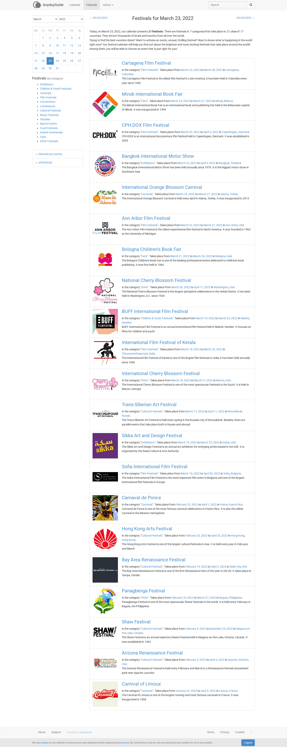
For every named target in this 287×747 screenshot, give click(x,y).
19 (71, 53)
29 (43, 68)
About (41, 732)
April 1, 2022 (209, 504)
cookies (44, 742)
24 (57, 60)
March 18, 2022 (190, 349)
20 (79, 53)
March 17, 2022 (194, 411)
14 (35, 53)
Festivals (91, 4)
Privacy (224, 732)
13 (79, 45)
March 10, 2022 (190, 473)
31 (57, 68)
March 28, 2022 (212, 69)
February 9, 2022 (195, 628)
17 (57, 53)
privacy (125, 742)
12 (71, 45)
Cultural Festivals (50, 110)
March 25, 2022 (227, 318)
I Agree (248, 742)
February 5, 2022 (195, 659)
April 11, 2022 (216, 411)
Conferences (47, 106)
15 (43, 53)
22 (43, 60)
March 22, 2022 (190, 225)
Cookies (240, 732)
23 (50, 60)
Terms (210, 732)
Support (56, 732)
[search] (251, 5)
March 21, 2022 (179, 256)
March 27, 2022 (202, 101)
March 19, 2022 (205, 318)
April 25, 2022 (219, 535)
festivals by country (50, 154)
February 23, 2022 (187, 504)
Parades (45, 119)
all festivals (45, 162)
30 (50, 68)
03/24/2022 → (246, 17)
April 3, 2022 (210, 132)
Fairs (43, 136)
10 (57, 45)
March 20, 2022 (180, 287)
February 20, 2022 (196, 535)
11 (64, 45)
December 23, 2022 (221, 628)
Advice (107, 4)
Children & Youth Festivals (55, 88)
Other (144, 287)
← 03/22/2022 (98, 17)
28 (35, 68)
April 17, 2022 (202, 287)
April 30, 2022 (211, 473)
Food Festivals (49, 128)
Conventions (47, 101)
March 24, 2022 (202, 256)
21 (35, 60)
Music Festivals (49, 115)
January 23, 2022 (186, 690)
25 (64, 60)
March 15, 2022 (187, 442)
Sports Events (48, 123)
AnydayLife (86, 732)
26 (71, 60)
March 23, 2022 (190, 69)
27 (79, 60)
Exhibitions (46, 84)
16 (50, 53)
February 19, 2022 (196, 566)
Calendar (75, 4)
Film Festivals (48, 97)
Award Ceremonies (51, 132)
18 (64, 53)
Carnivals (45, 93)
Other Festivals (49, 141)
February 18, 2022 (182, 597)
